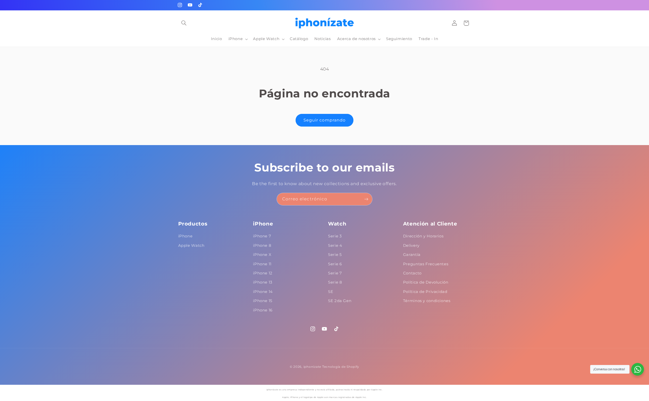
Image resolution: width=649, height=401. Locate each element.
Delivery (411, 245)
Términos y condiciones (426, 301)
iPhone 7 (262, 236)
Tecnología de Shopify (340, 367)
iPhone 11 (262, 264)
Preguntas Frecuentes (425, 264)
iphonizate (312, 367)
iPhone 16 (263, 310)
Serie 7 (335, 273)
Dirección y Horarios (423, 236)
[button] (184, 23)
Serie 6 (335, 264)
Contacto (412, 273)
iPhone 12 (263, 273)
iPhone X (262, 254)
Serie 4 (335, 245)
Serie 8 (335, 282)
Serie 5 (334, 254)
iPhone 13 (262, 282)
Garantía (412, 254)
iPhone (185, 236)
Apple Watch (191, 245)
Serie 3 (334, 236)
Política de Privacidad (425, 291)
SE (330, 291)
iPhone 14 (263, 291)
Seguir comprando (324, 120)
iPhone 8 (262, 245)
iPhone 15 (262, 301)
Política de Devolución (425, 282)
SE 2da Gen (339, 301)
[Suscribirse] (366, 199)
